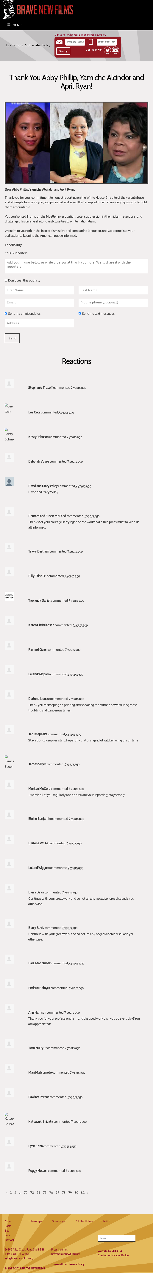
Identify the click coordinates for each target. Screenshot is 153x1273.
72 (25, 1192)
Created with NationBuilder (113, 1255)
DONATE (104, 1221)
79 (70, 1192)
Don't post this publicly (24, 280)
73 (32, 1192)
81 (83, 1192)
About (8, 1221)
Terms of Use (59, 1264)
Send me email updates (24, 314)
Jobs (7, 1235)
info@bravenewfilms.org (19, 1258)
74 (38, 1192)
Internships (35, 1221)
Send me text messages (98, 314)
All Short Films (84, 1221)
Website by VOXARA (110, 1251)
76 (51, 1192)
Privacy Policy (76, 1264)
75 (44, 1192)
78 (63, 1192)
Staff (7, 1230)
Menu (17, 24)
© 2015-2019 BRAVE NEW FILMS (25, 1268)
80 (76, 1192)
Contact (9, 1240)
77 (57, 1192)
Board (8, 1226)
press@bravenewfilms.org (65, 1254)
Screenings (58, 1221)
